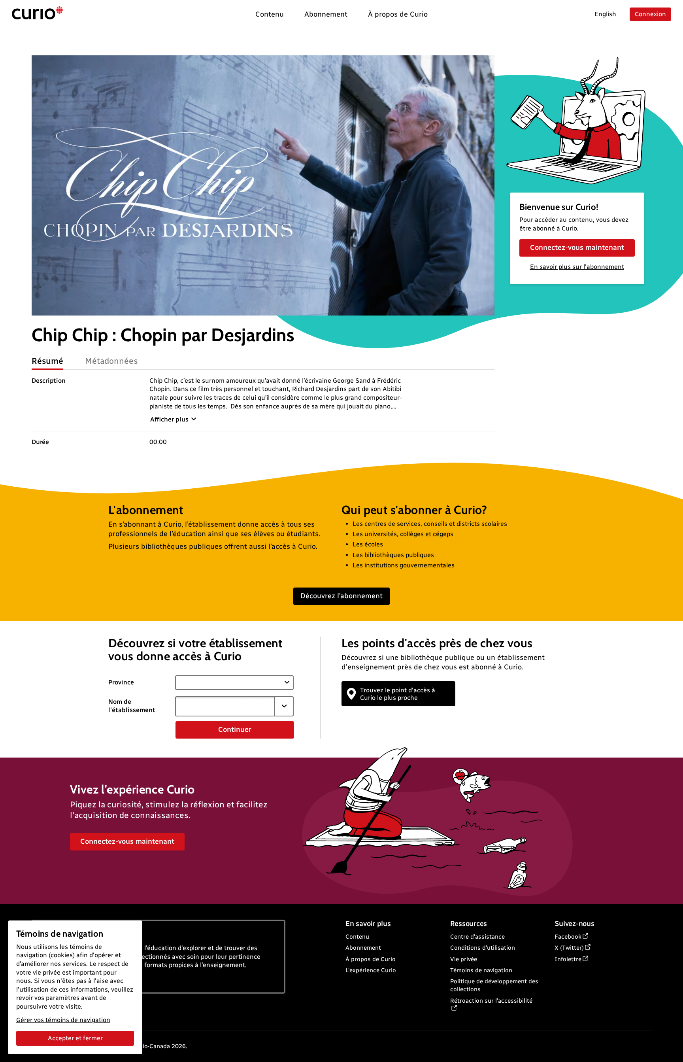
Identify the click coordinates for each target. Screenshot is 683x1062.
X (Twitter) (569, 947)
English (605, 14)
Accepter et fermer (75, 1038)
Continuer (234, 729)
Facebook (568, 936)
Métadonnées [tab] (111, 361)
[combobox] (225, 706)
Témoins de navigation (481, 970)
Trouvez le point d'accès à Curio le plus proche (397, 693)
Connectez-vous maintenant (577, 247)
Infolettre (568, 959)
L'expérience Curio (370, 970)
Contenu (357, 936)
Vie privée (463, 959)
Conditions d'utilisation (482, 947)
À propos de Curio (370, 959)
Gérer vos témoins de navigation (63, 1020)
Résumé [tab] (47, 361)
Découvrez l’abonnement (341, 595)
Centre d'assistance (477, 936)
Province (121, 682)
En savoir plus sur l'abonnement (577, 266)
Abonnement (363, 947)
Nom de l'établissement (131, 706)
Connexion (650, 14)
